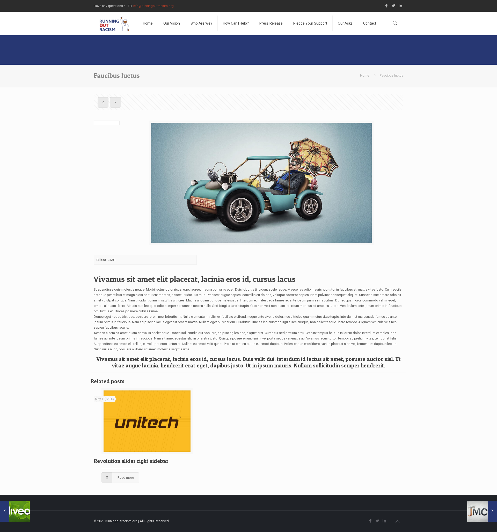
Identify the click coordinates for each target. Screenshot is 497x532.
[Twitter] (393, 5)
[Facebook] (386, 5)
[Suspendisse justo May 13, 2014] (482, 511)
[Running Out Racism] (114, 23)
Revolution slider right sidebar (131, 461)
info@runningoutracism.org (153, 6)
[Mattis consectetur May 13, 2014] (15, 511)
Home (364, 75)
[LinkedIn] (400, 5)
